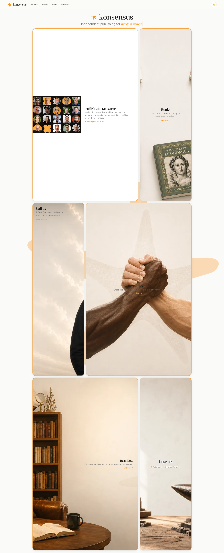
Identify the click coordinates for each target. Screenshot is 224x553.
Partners (65, 4)
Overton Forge (173, 467)
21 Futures (156, 467)
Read (54, 4)
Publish (34, 4)
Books (45, 4)
